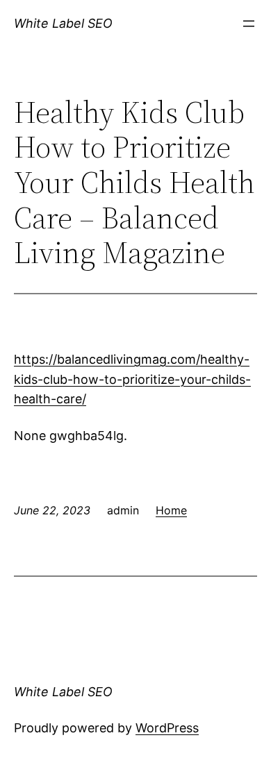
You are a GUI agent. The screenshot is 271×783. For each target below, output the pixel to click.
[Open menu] (248, 23)
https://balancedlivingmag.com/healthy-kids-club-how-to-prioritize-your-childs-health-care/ (132, 379)
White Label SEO (63, 23)
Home (171, 510)
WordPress (167, 728)
